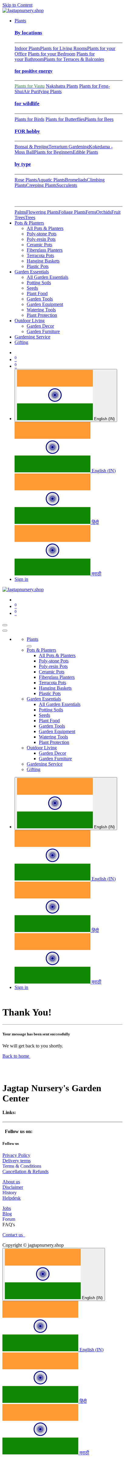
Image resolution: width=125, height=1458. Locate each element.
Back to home (16, 1056)
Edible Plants (85, 152)
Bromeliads (76, 179)
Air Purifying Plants (42, 91)
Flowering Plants (42, 212)
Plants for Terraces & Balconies (74, 59)
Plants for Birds (29, 119)
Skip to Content (17, 5)
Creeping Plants (41, 185)
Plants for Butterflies (65, 119)
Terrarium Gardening (69, 146)
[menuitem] (20, 20)
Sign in (21, 579)
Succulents (66, 185)
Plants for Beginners (53, 152)
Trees (30, 217)
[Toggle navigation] (4, 625)
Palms (20, 212)
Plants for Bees (99, 119)
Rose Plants (26, 179)
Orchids (103, 212)
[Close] (4, 630)
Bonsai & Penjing (32, 146)
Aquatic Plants (51, 179)
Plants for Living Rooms (63, 48)
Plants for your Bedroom (51, 53)
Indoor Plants (27, 48)
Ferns (91, 212)
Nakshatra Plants (62, 86)
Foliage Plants (72, 212)
